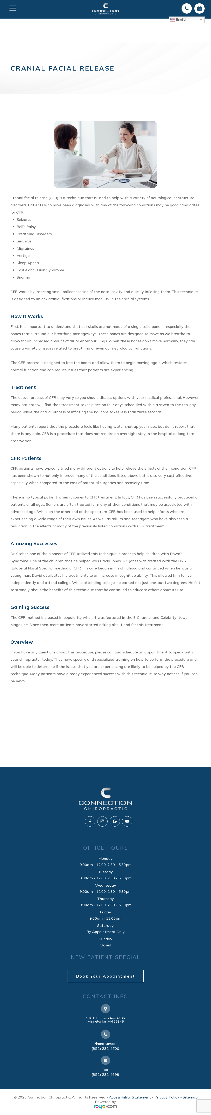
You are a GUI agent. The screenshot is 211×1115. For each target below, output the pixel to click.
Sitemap (190, 1097)
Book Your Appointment (105, 976)
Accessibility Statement (130, 1097)
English (181, 19)
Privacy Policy (167, 1097)
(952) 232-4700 (105, 1048)
